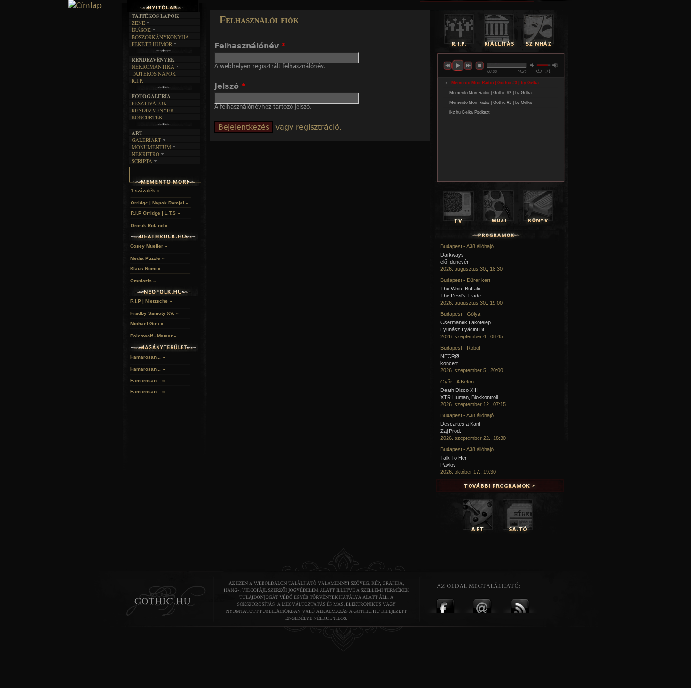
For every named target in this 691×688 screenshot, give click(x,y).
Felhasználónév (249, 45)
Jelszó (229, 86)
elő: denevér (454, 262)
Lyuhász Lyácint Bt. (463, 329)
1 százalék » (145, 190)
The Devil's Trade (460, 295)
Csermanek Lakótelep (465, 322)
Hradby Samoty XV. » (154, 313)
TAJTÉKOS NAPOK (154, 73)
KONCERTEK (147, 117)
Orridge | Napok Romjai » (159, 202)
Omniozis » (143, 280)
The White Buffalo (460, 288)
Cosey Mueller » (148, 246)
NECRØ (449, 356)
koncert (449, 363)
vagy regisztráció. (307, 127)
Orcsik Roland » (149, 225)
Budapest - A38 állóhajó (467, 246)
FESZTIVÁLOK (149, 103)
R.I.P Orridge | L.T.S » (155, 213)
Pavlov (448, 465)
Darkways (452, 255)
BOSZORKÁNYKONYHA (160, 36)
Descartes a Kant (460, 424)
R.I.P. (137, 80)
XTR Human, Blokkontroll (469, 397)
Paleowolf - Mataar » (153, 335)
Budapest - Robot (460, 348)
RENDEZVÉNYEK (153, 110)
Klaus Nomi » (145, 268)
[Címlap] (85, 5)
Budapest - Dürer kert (465, 280)
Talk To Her (453, 458)
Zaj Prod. (450, 431)
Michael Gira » (147, 323)
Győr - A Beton (457, 381)
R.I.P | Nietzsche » (151, 301)
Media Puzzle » (147, 258)
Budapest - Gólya (460, 314)
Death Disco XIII (459, 390)
